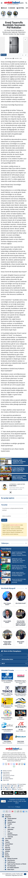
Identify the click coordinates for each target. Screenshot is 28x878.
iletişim (21, 789)
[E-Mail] (10, 492)
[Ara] (26, 3)
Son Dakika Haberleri (8, 778)
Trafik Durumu (6, 774)
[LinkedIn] (14, 764)
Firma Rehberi (9, 844)
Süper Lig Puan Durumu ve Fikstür (16, 864)
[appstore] (7, 793)
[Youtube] (17, 764)
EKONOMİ (12, 8)
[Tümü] (26, 543)
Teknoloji (10, 836)
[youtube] (12, 811)
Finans (14, 787)
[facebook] (4, 811)
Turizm (8, 787)
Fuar (8, 831)
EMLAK (4, 8)
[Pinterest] (9, 764)
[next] (23, 811)
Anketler (7, 851)
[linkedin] (26, 811)
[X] (6, 764)
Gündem (9, 833)
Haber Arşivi (6, 780)
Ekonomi (4, 784)
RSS (4, 801)
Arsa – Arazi (10, 827)
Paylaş (4, 54)
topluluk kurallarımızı (15, 525)
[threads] (21, 811)
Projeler (15, 786)
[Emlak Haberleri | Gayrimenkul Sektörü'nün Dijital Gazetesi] (14, 3)
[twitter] (7, 811)
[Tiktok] (19, 764)
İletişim (7, 855)
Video (6, 840)
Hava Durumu (6, 772)
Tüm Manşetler (6, 777)
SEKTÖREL (21, 8)
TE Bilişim (17, 807)
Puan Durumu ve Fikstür (8, 775)
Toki (3, 787)
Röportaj (7, 847)
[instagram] (9, 811)
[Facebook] (3, 764)
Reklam (9, 789)
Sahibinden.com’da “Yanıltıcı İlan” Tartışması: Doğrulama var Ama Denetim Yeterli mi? (14, 875)
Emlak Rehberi (22, 784)
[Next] (24, 764)
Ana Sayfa (7, 815)
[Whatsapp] (14, 766)
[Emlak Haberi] (4, 486)
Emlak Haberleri (13, 784)
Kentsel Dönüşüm (6, 786)
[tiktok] (18, 811)
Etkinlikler (10, 829)
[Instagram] (11, 764)
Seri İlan (7, 845)
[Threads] (22, 764)
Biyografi (7, 849)
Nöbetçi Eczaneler (7, 770)
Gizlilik (4, 789)
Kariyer (19, 787)
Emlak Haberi (9, 58)
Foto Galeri (8, 838)
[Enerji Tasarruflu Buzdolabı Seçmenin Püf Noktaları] (14, 45)
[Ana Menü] (1, 3)
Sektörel (21, 786)
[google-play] (20, 793)
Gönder (4, 520)
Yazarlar (7, 842)
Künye (15, 789)
